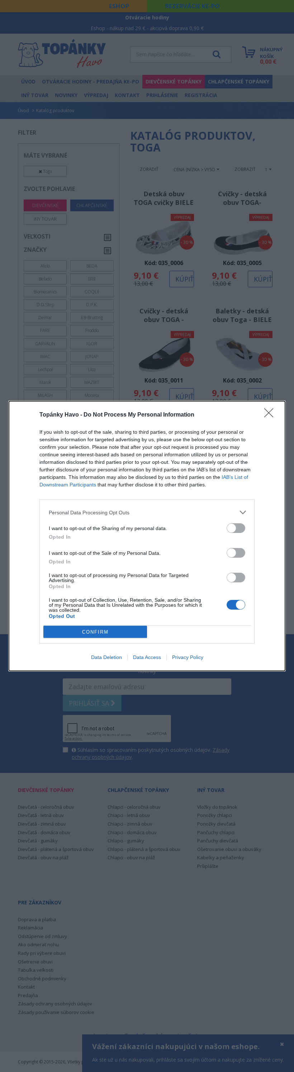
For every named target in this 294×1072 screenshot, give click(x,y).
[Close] (271, 415)
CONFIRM (95, 632)
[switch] (236, 528)
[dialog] (147, 536)
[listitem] (147, 512)
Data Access (147, 657)
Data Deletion (106, 657)
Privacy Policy (187, 657)
